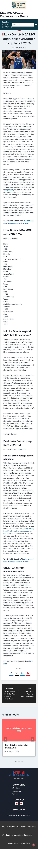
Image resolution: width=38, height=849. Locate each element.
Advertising (16, 788)
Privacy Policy (25, 843)
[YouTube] (21, 803)
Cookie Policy (13, 843)
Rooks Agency (26, 835)
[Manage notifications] (33, 844)
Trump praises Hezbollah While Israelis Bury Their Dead (10, 693)
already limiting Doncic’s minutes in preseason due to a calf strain (18, 531)
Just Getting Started (16, 792)
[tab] (15, 761)
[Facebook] (16, 803)
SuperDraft (9, 190)
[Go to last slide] (5, 739)
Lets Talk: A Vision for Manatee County (27, 692)
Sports (19, 31)
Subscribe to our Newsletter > (19, 815)
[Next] (32, 739)
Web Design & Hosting (10, 835)
